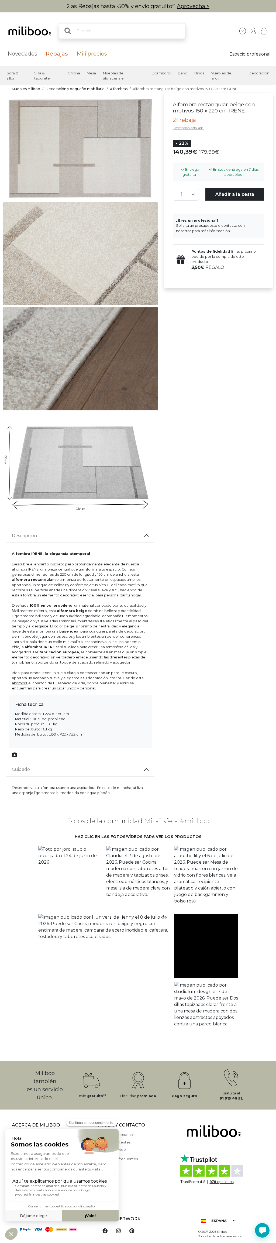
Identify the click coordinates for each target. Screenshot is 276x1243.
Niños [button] (199, 73)
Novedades (22, 53)
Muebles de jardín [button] (221, 75)
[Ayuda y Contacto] (242, 31)
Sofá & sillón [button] (12, 75)
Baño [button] (182, 73)
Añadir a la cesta (234, 194)
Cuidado (21, 769)
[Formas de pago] (52, 1229)
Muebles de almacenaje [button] (113, 75)
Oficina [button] (74, 73)
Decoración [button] (259, 73)
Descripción (24, 535)
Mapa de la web (112, 1150)
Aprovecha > (193, 6)
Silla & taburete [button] (42, 75)
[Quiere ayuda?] (262, 1230)
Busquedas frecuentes (118, 1159)
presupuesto (206, 226)
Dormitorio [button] (161, 73)
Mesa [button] (91, 73)
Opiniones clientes (114, 1142)
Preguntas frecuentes (117, 1135)
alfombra (19, 683)
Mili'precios (92, 53)
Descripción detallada (188, 128)
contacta (229, 226)
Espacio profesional (250, 54)
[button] (70, 878)
